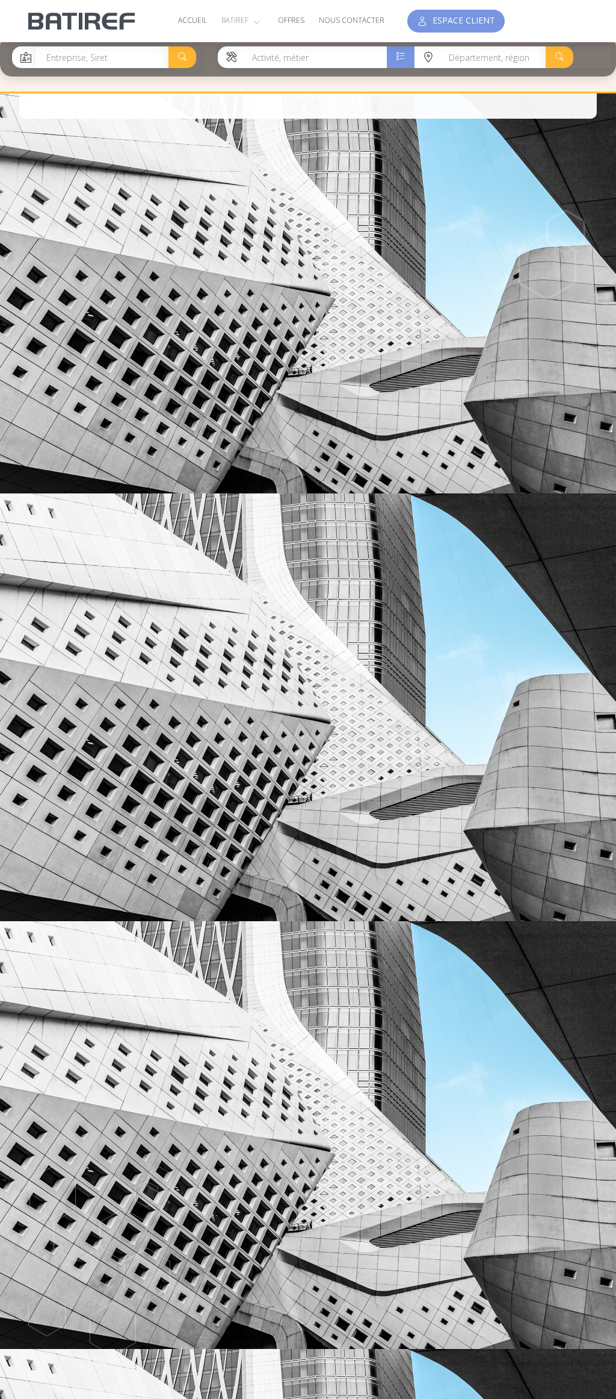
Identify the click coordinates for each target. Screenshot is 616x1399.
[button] (182, 57)
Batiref (235, 20)
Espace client (461, 20)
